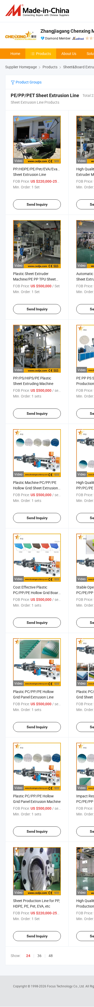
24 (28, 956)
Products (43, 53)
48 (51, 955)
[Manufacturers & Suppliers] (38, 10)
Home (15, 53)
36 (39, 955)
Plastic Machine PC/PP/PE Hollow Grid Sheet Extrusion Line (35, 488)
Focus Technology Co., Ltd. (66, 986)
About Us (68, 53)
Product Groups (28, 82)
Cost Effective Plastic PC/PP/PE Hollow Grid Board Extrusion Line (36, 593)
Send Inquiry (37, 204)
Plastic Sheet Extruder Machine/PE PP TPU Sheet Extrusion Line (34, 279)
